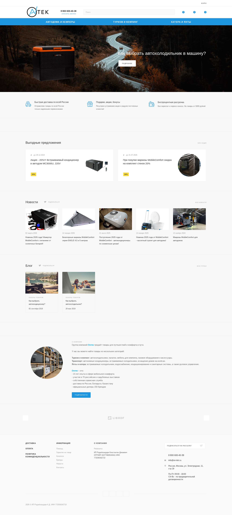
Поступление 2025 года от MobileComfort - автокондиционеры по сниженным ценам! (114, 240)
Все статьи (201, 266)
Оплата (29, 449)
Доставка (31, 443)
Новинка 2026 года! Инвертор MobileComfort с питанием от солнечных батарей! (38, 240)
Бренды (59, 460)
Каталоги (60, 456)
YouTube (119, 494)
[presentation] (25, 418)
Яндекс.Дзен (126, 494)
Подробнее (127, 63)
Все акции (202, 143)
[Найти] (171, 12)
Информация (63, 443)
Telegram (112, 494)
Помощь (59, 449)
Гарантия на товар (63, 452)
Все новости (200, 202)
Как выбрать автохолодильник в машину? (162, 53)
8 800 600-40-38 (68, 11)
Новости (59, 464)
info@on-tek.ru (174, 460)
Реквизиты (98, 449)
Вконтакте (106, 494)
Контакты (60, 467)
